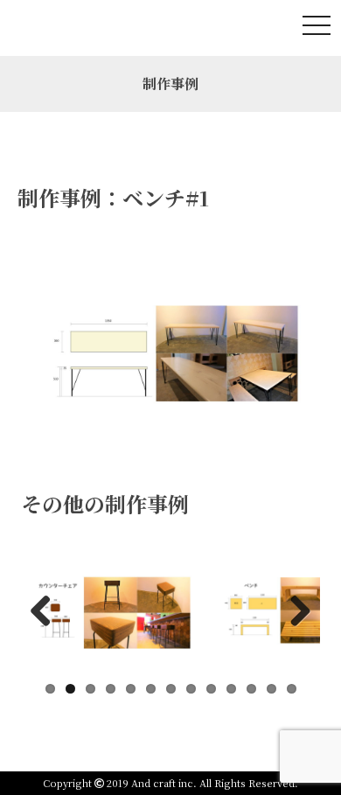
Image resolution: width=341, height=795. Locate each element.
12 (271, 689)
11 (251, 689)
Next (293, 608)
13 (291, 689)
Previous (47, 608)
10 (231, 689)
